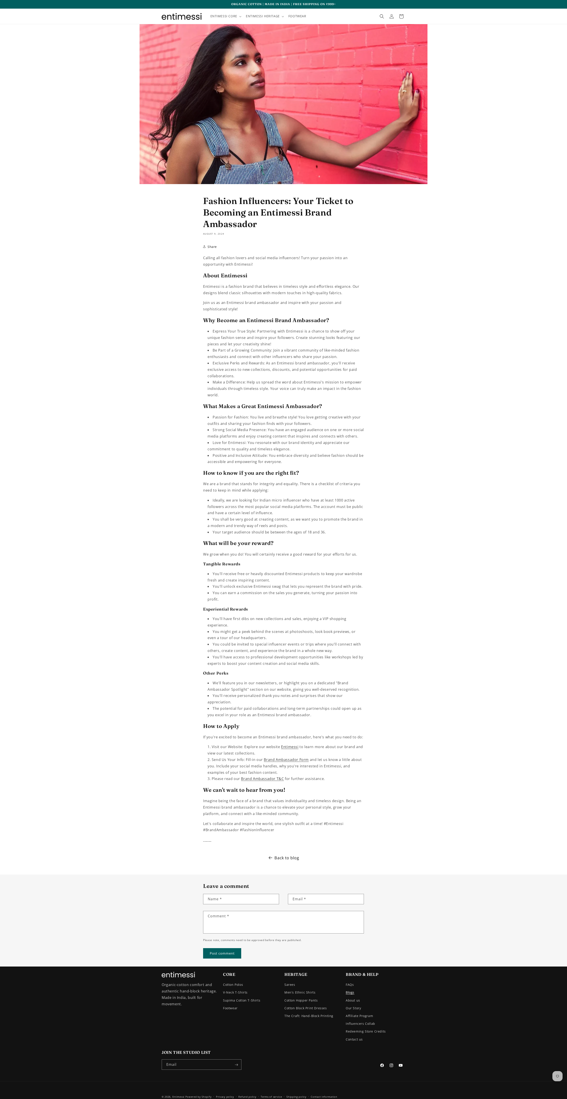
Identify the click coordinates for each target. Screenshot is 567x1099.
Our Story (353, 1008)
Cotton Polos (233, 985)
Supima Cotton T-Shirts (241, 1000)
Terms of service (271, 1096)
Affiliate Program (359, 1016)
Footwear (230, 1008)
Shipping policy (296, 1096)
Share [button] (212, 247)
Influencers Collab (360, 1024)
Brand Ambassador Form (286, 759)
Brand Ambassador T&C (262, 778)
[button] (225, 16)
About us (353, 1000)
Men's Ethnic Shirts (299, 992)
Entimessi (289, 746)
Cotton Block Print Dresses (305, 1008)
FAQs (350, 985)
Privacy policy (225, 1096)
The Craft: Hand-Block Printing (308, 1016)
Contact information (324, 1096)
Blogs (350, 992)
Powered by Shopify (198, 1096)
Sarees (289, 985)
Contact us (354, 1039)
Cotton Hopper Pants (301, 1000)
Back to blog (286, 857)
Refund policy (247, 1096)
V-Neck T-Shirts (235, 992)
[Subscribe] (236, 1065)
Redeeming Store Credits (366, 1031)
